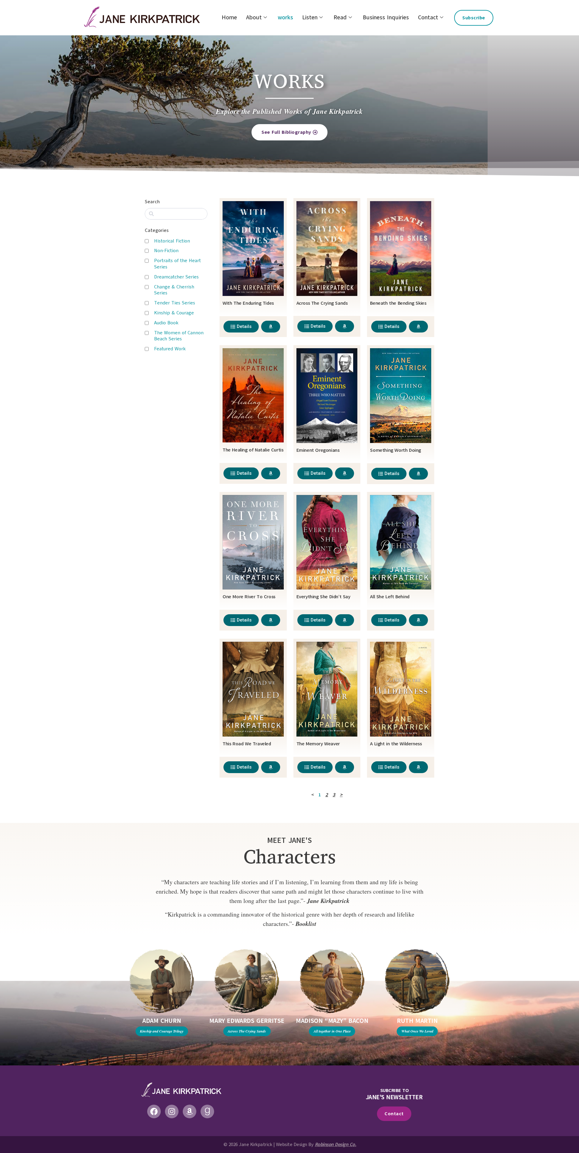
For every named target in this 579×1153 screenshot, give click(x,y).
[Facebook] (154, 1111)
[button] (105, 1018)
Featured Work (170, 348)
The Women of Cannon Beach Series (179, 335)
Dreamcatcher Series (176, 277)
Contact (428, 17)
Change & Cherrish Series (174, 290)
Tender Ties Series (174, 303)
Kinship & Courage (174, 313)
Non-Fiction (166, 250)
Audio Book (166, 323)
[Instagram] (172, 1111)
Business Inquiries (386, 17)
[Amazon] (189, 1111)
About (254, 17)
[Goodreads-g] (207, 1111)
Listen (310, 17)
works (285, 17)
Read (340, 17)
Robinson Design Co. (335, 1144)
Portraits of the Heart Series (177, 263)
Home (229, 17)
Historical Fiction (172, 241)
